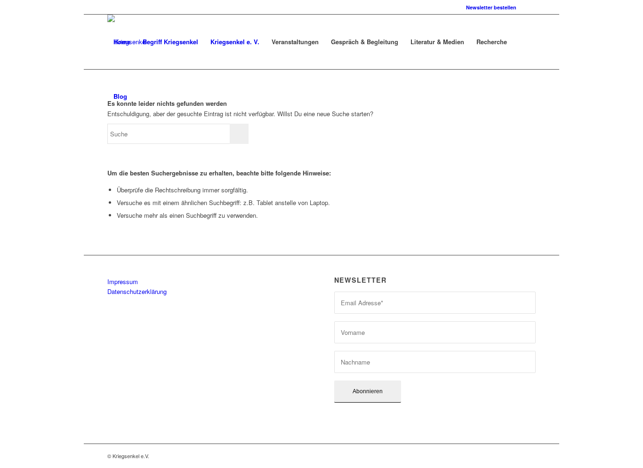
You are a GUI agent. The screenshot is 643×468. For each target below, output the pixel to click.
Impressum (122, 281)
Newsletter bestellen (491, 7)
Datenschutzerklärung (137, 291)
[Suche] (142, 96)
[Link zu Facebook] (529, 7)
